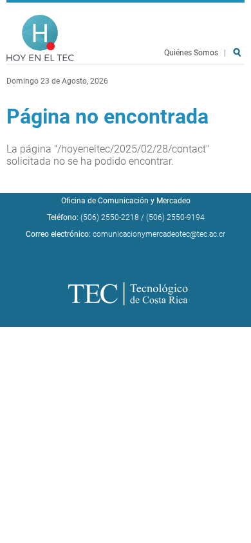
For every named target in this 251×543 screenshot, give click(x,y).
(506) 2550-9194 (175, 217)
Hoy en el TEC (40, 38)
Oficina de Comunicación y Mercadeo (126, 200)
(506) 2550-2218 (109, 217)
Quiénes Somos (191, 52)
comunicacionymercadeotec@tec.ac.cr (159, 234)
